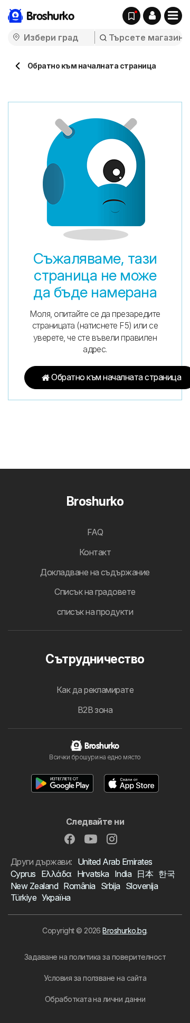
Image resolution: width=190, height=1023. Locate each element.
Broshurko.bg (124, 930)
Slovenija (142, 886)
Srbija (110, 886)
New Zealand (34, 886)
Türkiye (23, 897)
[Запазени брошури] (131, 16)
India (123, 873)
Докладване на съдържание (95, 572)
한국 (166, 873)
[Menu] (173, 16)
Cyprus (23, 873)
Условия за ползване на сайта (95, 977)
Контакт (95, 552)
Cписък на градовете (94, 591)
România (79, 886)
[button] (152, 16)
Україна (56, 897)
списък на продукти (95, 611)
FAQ (95, 532)
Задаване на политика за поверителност (95, 956)
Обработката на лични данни (95, 999)
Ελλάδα (56, 873)
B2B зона (95, 709)
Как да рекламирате (95, 689)
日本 (145, 873)
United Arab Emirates (115, 861)
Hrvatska (93, 873)
